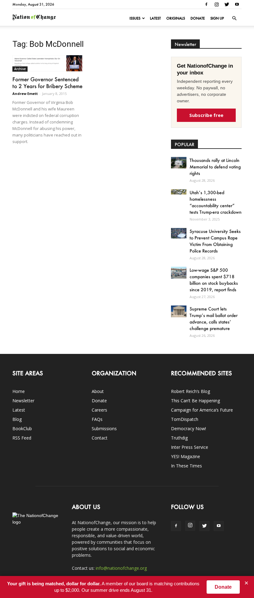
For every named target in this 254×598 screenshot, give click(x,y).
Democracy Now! (188, 428)
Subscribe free (206, 115)
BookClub (22, 428)
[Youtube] (237, 4)
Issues (134, 18)
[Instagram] (216, 4)
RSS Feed (21, 438)
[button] (234, 18)
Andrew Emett (25, 93)
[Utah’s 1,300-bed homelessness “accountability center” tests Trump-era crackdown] (178, 191)
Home (18, 391)
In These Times (186, 466)
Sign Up (217, 18)
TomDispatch (184, 419)
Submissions (104, 428)
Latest (155, 18)
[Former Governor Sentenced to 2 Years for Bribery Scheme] (47, 63)
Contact (99, 438)
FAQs (97, 419)
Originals (175, 18)
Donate (197, 18)
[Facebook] (206, 4)
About (98, 391)
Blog (17, 419)
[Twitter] (226, 4)
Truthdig (179, 438)
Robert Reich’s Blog (190, 391)
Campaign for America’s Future (202, 410)
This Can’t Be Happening (195, 401)
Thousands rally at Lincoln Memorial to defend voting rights (215, 166)
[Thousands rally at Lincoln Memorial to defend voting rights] (178, 162)
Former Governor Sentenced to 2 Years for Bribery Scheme (47, 82)
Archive (20, 69)
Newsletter (23, 401)
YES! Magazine (185, 456)
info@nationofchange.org (121, 568)
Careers (99, 410)
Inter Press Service (189, 447)
